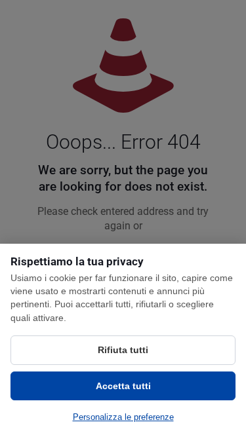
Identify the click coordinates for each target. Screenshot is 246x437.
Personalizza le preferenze (123, 417)
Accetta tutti (123, 386)
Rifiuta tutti (123, 350)
